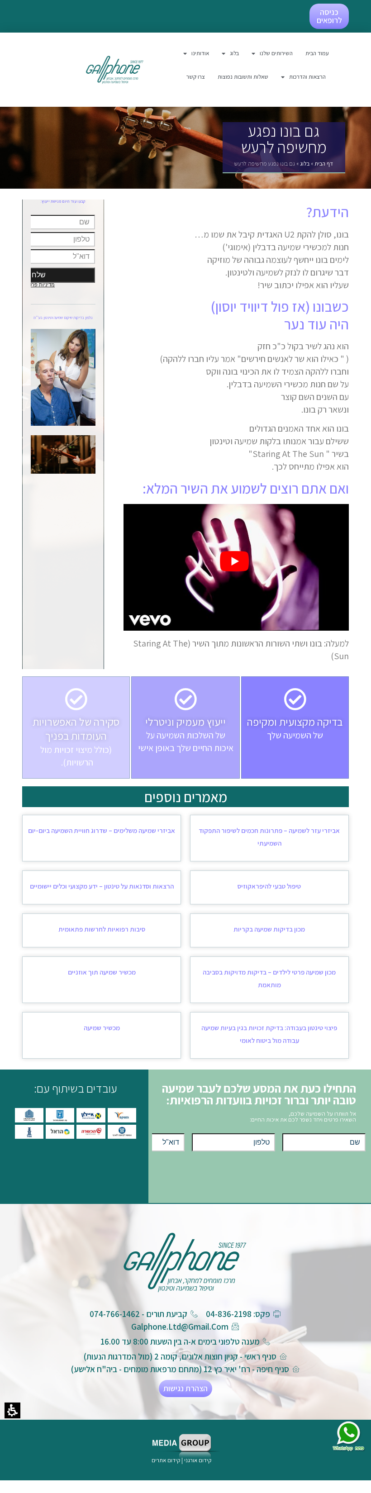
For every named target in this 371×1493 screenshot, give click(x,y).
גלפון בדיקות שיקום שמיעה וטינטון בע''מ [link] (63, 317)
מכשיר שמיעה (102, 1027)
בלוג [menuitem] (234, 53)
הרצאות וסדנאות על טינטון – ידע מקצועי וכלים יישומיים (102, 886)
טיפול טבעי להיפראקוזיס (269, 886)
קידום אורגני (198, 1460)
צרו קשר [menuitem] (195, 77)
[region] (283, 166)
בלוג (304, 163)
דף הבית (323, 163)
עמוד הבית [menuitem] (317, 53)
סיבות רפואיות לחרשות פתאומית (101, 929)
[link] (115, 69)
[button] (12, 1410)
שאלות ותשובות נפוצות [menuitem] (243, 77)
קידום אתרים (166, 1460)
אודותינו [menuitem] (200, 53)
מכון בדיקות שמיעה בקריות (269, 929)
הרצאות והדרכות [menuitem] (307, 77)
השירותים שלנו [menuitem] (276, 53)
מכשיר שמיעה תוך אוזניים (102, 972)
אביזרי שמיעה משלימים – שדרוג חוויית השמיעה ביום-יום (101, 830)
